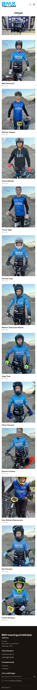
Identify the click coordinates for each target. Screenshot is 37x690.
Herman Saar (7, 278)
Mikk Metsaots (8, 83)
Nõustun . (13, 680)
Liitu (34, 676)
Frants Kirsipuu (8, 618)
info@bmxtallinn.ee (8, 654)
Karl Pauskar (7, 569)
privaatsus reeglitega (15, 680)
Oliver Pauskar (8, 425)
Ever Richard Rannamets (12, 520)
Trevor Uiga (7, 230)
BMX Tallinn (5, 688)
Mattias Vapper (8, 132)
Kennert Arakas (8, 471)
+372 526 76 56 (8, 657)
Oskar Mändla (8, 181)
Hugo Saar (6, 376)
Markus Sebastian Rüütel (12, 327)
